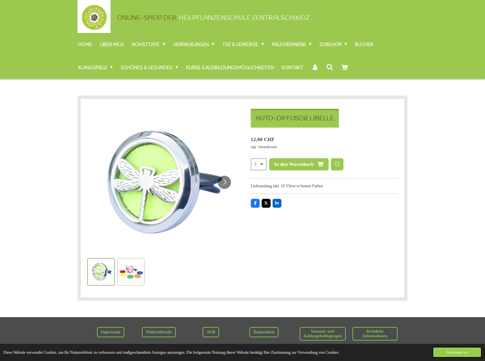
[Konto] (314, 67)
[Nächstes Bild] (224, 182)
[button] (101, 272)
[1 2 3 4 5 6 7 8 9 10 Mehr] (259, 164)
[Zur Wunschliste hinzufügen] (337, 164)
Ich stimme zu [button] (457, 352)
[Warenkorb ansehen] (344, 67)
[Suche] (329, 67)
